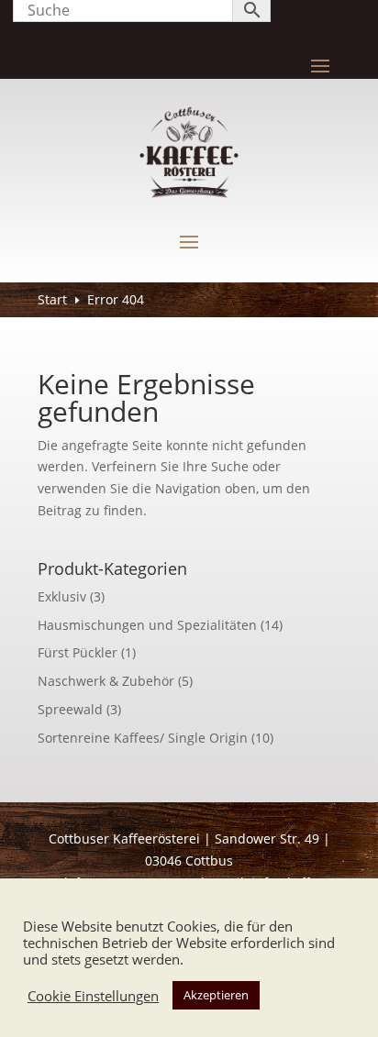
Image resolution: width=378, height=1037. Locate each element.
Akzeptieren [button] (216, 995)
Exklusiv (62, 596)
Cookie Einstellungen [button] (93, 995)
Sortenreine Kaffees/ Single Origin (143, 737)
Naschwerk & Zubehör (106, 680)
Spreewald (70, 709)
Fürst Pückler (77, 652)
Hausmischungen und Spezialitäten (147, 625)
